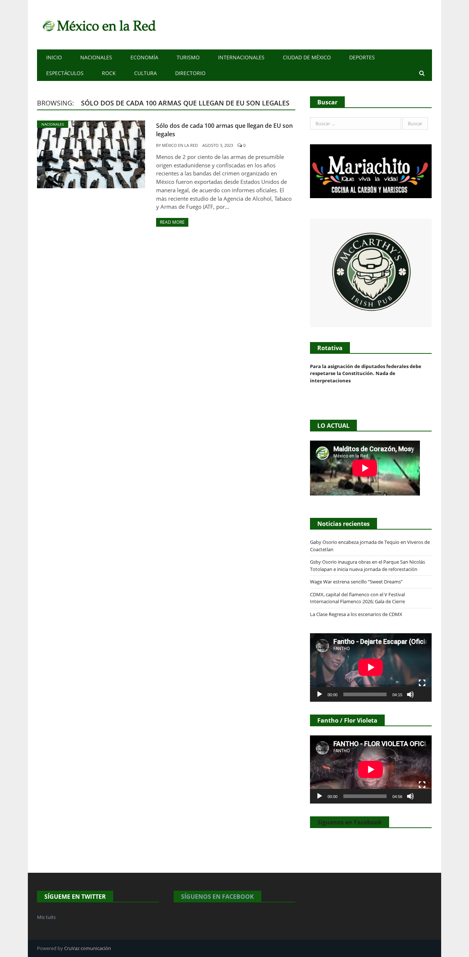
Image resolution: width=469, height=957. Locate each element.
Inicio (54, 57)
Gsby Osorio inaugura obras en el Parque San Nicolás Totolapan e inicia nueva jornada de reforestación (367, 565)
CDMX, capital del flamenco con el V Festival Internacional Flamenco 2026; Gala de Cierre (357, 598)
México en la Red (180, 145)
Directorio (190, 73)
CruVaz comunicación (87, 948)
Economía (144, 57)
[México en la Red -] (98, 24)
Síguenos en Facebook (349, 822)
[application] (371, 667)
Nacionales (96, 57)
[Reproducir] (319, 694)
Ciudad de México (307, 57)
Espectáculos (65, 73)
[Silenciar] (410, 694)
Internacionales (241, 57)
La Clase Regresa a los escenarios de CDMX (356, 614)
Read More (172, 222)
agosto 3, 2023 (217, 145)
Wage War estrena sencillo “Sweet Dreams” (356, 581)
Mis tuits (46, 917)
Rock (109, 73)
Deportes (362, 57)
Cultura (145, 73)
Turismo (188, 57)
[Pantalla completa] (422, 683)
